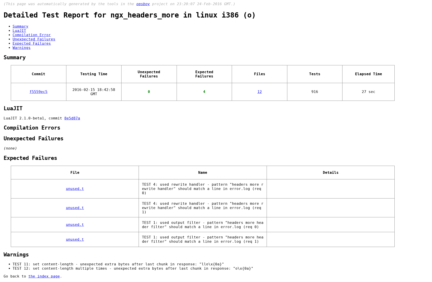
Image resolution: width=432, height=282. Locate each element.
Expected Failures (32, 43)
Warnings (22, 48)
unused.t (75, 189)
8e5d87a (72, 118)
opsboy (143, 4)
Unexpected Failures (34, 39)
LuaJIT (19, 31)
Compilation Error (32, 35)
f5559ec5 (38, 92)
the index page (44, 276)
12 (259, 92)
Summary (20, 26)
